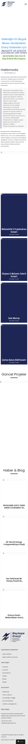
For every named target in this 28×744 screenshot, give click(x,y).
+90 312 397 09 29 (6, 721)
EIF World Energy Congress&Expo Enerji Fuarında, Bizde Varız (14, 543)
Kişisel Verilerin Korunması (10, 657)
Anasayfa (5, 667)
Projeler (4, 676)
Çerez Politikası (6, 654)
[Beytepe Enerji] (8, 4)
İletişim (4, 682)
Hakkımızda (5, 692)
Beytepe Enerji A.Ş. (13, 735)
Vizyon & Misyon (7, 695)
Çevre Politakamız (7, 701)
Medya (4, 679)
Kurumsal (5, 670)
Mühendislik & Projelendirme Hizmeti (14, 230)
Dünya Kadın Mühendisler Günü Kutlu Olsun (14, 616)
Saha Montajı (14, 318)
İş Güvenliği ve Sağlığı (8, 698)
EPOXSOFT (12, 740)
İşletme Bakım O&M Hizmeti (14, 360)
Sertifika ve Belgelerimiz (9, 704)
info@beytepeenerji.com (8, 723)
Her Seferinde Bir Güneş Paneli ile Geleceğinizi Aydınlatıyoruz (14, 579)
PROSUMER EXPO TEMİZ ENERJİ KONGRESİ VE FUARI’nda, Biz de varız (14, 506)
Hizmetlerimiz (6, 673)
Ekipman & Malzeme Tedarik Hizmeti (14, 275)
